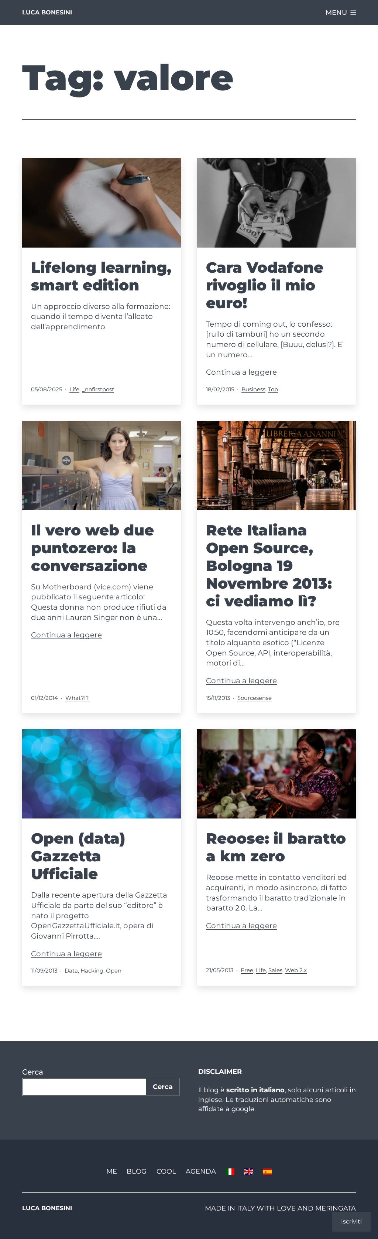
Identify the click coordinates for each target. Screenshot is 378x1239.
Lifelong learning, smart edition (101, 276)
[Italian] (230, 1171)
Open (113, 970)
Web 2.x (296, 970)
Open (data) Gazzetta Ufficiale (78, 856)
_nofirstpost (98, 389)
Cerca (32, 1072)
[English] (249, 1171)
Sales (275, 970)
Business (253, 389)
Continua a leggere (241, 372)
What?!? (77, 697)
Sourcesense (254, 697)
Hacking (91, 970)
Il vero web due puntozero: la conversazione (92, 548)
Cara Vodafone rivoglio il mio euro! (264, 285)
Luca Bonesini (47, 12)
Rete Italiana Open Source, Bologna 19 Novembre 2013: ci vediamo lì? (269, 565)
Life (74, 389)
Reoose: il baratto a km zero (276, 847)
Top (273, 389)
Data (71, 970)
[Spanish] (267, 1171)
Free (247, 970)
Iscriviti (351, 1221)
